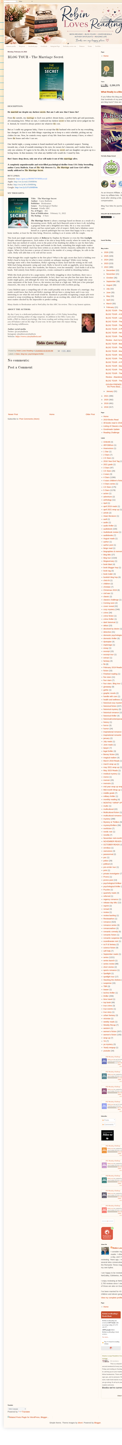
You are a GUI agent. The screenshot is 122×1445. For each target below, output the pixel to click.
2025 (106, 256)
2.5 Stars (107, 458)
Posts (106, 1120)
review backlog (109, 915)
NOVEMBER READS (112, 841)
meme (106, 777)
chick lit (106, 580)
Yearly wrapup (109, 1047)
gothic (105, 690)
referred (106, 896)
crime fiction (108, 616)
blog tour (24, 354)
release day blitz (110, 903)
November (111, 274)
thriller (106, 996)
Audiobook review (110, 532)
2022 (106, 267)
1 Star (106, 452)
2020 (106, 400)
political (106, 864)
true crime (107, 1006)
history (106, 722)
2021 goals (108, 464)
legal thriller (108, 751)
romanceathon (109, 928)
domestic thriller (110, 638)
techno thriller (109, 993)
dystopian (107, 642)
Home (51, 414)
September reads (110, 954)
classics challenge (111, 600)
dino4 (80, 1423)
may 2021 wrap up (111, 767)
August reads (109, 539)
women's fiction (109, 1031)
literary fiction (109, 754)
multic (105, 806)
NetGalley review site (69, 46)
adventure (107, 497)
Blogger (97, 1423)
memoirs (107, 783)
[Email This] (62, 351)
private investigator (111, 874)
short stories (108, 967)
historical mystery (110, 709)
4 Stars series (109, 484)
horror (106, 725)
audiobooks (108, 535)
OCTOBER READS (111, 845)
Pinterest (81, 46)
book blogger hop (110, 567)
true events (108, 1009)
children (106, 584)
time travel (107, 999)
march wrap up (109, 764)
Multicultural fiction (111, 812)
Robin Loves (110, 1059)
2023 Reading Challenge (113, 1101)
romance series (109, 925)
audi (105, 519)
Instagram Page (55, 46)
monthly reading (110, 799)
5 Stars (106, 490)
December (111, 270)
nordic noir (107, 832)
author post (108, 545)
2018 (106, 407)
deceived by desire (111, 629)
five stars (107, 677)
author (106, 542)
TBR (105, 986)
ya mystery (108, 1044)
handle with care (110, 696)
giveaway (107, 687)
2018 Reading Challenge (113, 1206)
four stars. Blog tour (111, 683)
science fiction (109, 948)
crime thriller (108, 619)
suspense (107, 983)
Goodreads (44, 46)
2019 (106, 403)
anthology (107, 500)
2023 (106, 263)
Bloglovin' (22, 46)
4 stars (106, 474)
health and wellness (111, 700)
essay (105, 648)
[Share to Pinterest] (70, 351)
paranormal (108, 854)
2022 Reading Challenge (113, 1146)
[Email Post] (58, 351)
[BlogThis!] (64, 351)
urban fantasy (109, 1015)
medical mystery (110, 774)
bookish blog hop (110, 577)
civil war (106, 593)
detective (107, 632)
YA (104, 1041)
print (105, 870)
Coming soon (109, 603)
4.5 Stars (107, 487)
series (105, 957)
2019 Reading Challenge (113, 1191)
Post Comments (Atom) (29, 419)
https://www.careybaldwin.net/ (28, 336)
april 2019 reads (110, 506)
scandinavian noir (110, 941)
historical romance (111, 712)
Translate (26, 1412)
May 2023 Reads (110, 770)
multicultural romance (112, 816)
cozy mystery (109, 609)
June (108, 292)
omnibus (107, 848)
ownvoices (107, 851)
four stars (107, 680)
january (106, 738)
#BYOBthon (108, 445)
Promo (106, 877)
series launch (109, 961)
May (108, 296)
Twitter (90, 46)
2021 (106, 396)
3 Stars (106, 468)
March (109, 304)
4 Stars (17, 354)
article (105, 513)
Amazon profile (11, 46)
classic (106, 596)
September (111, 281)
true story (107, 1012)
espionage (107, 645)
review (106, 912)
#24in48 (106, 442)
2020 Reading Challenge (113, 1176)
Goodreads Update (111, 429)
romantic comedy (110, 932)
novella (106, 835)
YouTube (98, 46)
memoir (106, 780)
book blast (107, 564)
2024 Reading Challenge (113, 1087)
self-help (107, 951)
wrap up (106, 1038)
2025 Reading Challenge (113, 1072)
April (108, 300)
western (106, 1028)
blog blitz (107, 555)
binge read (107, 548)
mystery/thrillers (110, 825)
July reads (107, 741)
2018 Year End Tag (111, 461)
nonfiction (107, 828)
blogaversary (108, 561)
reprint (106, 906)
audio (105, 522)
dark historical (109, 622)
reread (106, 909)
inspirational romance (112, 732)
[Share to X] (66, 351)
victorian (106, 1018)
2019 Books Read (110, 420)
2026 (106, 252)
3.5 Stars (107, 471)
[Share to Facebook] (68, 351)
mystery (106, 819)
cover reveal (108, 606)
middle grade (108, 793)
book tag (107, 571)
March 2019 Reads (111, 761)
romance (107, 922)
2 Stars (106, 455)
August (109, 285)
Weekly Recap (109, 1025)
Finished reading (110, 674)
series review (108, 964)
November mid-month (112, 838)
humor (106, 729)
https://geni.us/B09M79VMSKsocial (31, 178)
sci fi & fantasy (109, 944)
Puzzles (106, 890)
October (110, 278)
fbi (104, 664)
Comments (108, 1124)
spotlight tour (108, 977)
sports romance (110, 970)
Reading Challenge (111, 432)
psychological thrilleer (112, 883)
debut (105, 625)
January (110, 391)
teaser (106, 990)
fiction (105, 671)
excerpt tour (108, 654)
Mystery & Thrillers (111, 822)
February (110, 307)
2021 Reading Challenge (113, 1161)
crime (105, 613)
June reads (108, 745)
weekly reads (108, 1022)
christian (106, 587)
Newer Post (13, 414)
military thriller (109, 796)
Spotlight (107, 973)
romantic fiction (109, 935)
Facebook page (32, 46)
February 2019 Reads (112, 667)
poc (104, 857)
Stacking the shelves (112, 980)
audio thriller (108, 526)
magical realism (110, 758)
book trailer (108, 574)
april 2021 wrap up (111, 510)
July (108, 289)
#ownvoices (108, 448)
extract (106, 658)
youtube (106, 1051)
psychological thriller (36, 354)
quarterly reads (109, 893)
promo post (108, 880)
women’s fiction (109, 1035)
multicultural (108, 809)
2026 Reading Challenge (113, 1057)
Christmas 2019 (110, 590)
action (105, 493)
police (105, 861)
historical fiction (109, 706)
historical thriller (110, 716)
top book (107, 1002)
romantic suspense (111, 938)
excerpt (106, 651)
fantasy (106, 661)
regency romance (110, 899)
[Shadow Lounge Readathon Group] (106, 1361)
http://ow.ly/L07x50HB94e (26, 187)
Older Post (90, 414)
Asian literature (109, 516)
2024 (106, 260)
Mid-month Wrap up (111, 790)
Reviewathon (108, 919)
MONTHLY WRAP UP (112, 803)
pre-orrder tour (109, 867)
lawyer (106, 748)
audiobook (107, 529)
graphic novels (109, 693)
